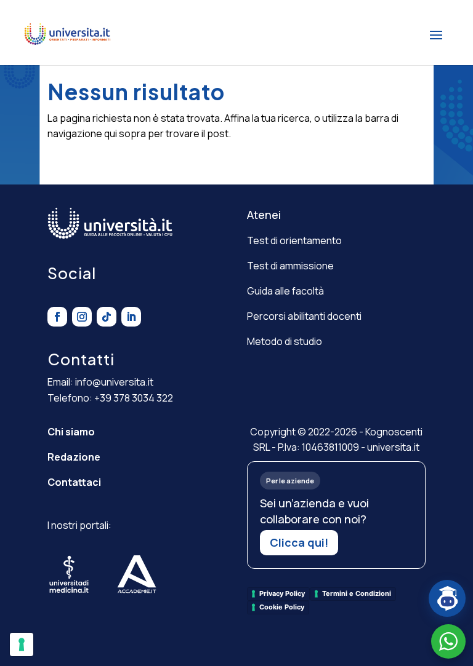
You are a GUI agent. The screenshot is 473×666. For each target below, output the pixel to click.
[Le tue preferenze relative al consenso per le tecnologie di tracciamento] (21, 644)
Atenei (264, 214)
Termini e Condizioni (356, 593)
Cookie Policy (281, 607)
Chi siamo (71, 431)
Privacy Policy (282, 593)
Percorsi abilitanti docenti (304, 316)
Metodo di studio (284, 341)
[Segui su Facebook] (57, 317)
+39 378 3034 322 (133, 398)
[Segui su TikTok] (106, 317)
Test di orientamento (294, 240)
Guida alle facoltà (285, 291)
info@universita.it (114, 382)
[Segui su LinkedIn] (131, 317)
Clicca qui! (299, 542)
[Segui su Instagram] (82, 317)
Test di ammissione (290, 265)
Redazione (73, 457)
